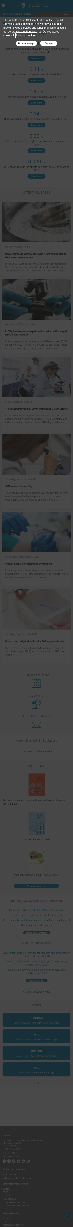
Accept (49, 43)
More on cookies (26, 35)
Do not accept (26, 43)
